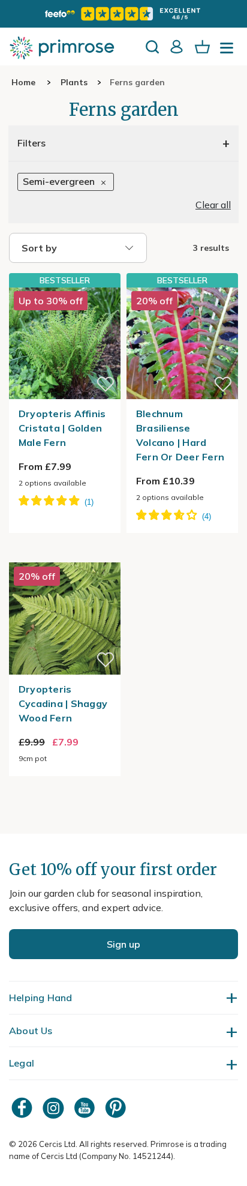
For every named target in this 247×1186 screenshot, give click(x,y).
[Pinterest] (117, 1108)
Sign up (123, 944)
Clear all (213, 205)
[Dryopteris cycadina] (65, 555)
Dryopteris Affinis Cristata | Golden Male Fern (62, 428)
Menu (229, 52)
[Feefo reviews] (123, 14)
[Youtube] (85, 1108)
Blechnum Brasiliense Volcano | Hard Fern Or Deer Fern (180, 435)
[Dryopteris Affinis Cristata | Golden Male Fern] (65, 343)
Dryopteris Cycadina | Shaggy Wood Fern (63, 703)
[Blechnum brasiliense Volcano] (182, 343)
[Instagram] (54, 1108)
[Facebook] (23, 1108)
